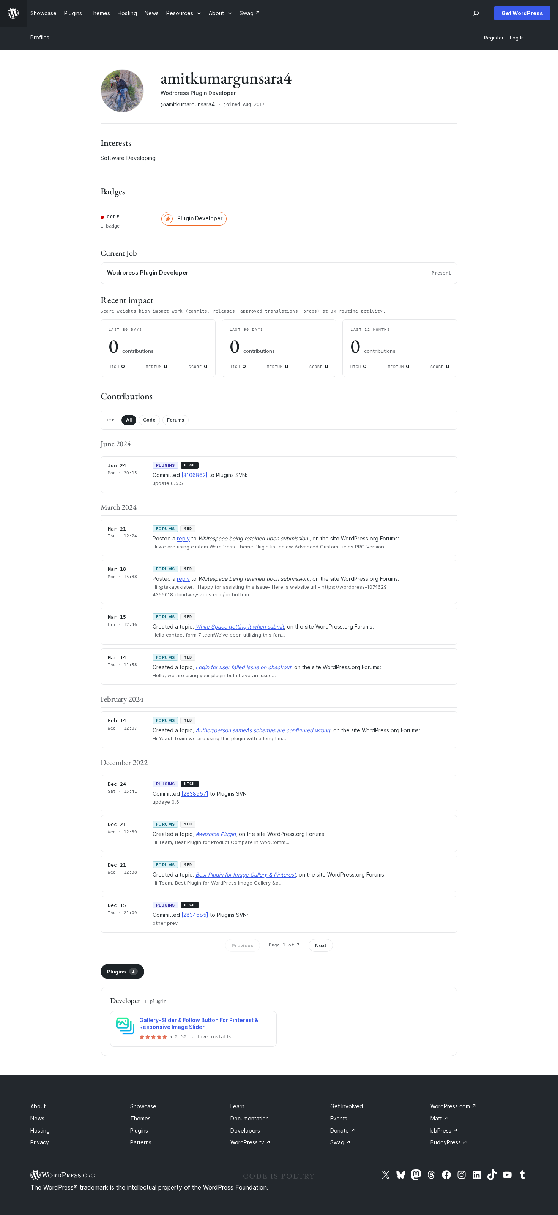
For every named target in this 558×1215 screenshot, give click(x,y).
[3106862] (194, 475)
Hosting (40, 1130)
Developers (245, 1130)
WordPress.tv (250, 1142)
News (37, 1118)
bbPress (444, 1130)
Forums (175, 420)
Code (149, 420)
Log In (517, 38)
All (129, 420)
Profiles (39, 37)
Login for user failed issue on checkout (243, 667)
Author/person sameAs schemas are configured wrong (262, 730)
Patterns (140, 1142)
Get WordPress (522, 13)
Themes (140, 1118)
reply (183, 538)
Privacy (39, 1142)
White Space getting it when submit (239, 626)
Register (494, 38)
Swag (340, 1142)
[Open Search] (476, 13)
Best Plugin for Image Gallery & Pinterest (245, 874)
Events (338, 1118)
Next (320, 945)
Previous (243, 945)
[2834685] (194, 915)
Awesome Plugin (215, 834)
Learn (237, 1106)
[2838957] (194, 793)
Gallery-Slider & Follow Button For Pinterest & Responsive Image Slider (199, 1023)
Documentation (249, 1118)
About (38, 1106)
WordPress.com (453, 1106)
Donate (342, 1130)
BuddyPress (448, 1142)
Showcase (143, 1106)
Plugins (121, 972)
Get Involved (346, 1106)
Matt (439, 1118)
